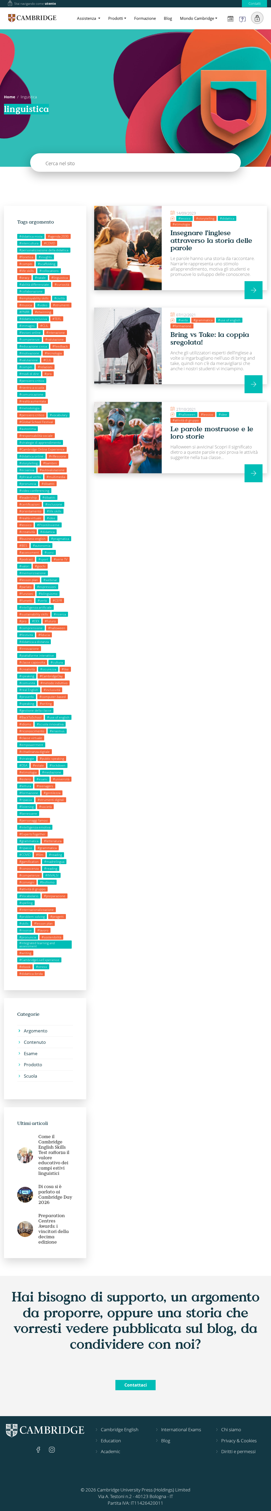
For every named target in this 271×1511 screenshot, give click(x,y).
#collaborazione (31, 291)
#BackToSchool (30, 717)
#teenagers (45, 786)
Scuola (30, 1076)
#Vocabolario (28, 896)
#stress (41, 967)
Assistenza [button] (87, 18)
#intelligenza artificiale (35, 607)
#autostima (27, 429)
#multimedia (56, 477)
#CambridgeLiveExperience (39, 960)
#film (39, 854)
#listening (26, 806)
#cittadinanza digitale (34, 751)
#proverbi (26, 696)
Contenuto (35, 1042)
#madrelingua (54, 861)
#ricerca (60, 614)
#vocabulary (58, 415)
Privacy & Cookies (239, 1441)
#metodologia (29, 408)
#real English (28, 690)
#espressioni (46, 587)
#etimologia (28, 772)
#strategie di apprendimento (40, 442)
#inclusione (53, 504)
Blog (168, 18)
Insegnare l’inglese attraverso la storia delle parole (211, 240)
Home (9, 96)
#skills (24, 923)
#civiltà (59, 298)
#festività (26, 635)
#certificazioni (29, 504)
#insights (45, 257)
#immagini (27, 325)
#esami (42, 779)
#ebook (24, 967)
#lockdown (57, 765)
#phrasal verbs (30, 477)
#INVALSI (51, 875)
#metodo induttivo (53, 683)
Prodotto (33, 1065)
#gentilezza (52, 793)
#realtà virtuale (30, 518)
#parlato (25, 587)
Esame (31, 1053)
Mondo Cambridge (197, 18)
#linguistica (59, 277)
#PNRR (24, 312)
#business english (32, 538)
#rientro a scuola (31, 387)
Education (111, 1441)
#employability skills (34, 298)
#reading (55, 854)
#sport (43, 559)
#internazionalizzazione (36, 909)
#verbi (42, 600)
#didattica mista (30, 236)
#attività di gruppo (32, 889)
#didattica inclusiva (33, 319)
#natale (40, 277)
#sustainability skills (33, 614)
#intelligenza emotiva (34, 827)
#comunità (27, 683)
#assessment (29, 552)
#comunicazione (31, 394)
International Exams (181, 1429)
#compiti (25, 264)
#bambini (50, 463)
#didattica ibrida (31, 973)
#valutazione (54, 339)
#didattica (47, 532)
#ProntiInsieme (48, 525)
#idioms (25, 724)
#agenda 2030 (58, 236)
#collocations (49, 270)
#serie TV (60, 559)
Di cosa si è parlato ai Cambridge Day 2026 (55, 1194)
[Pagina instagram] (52, 1449)
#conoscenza (29, 868)
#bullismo (47, 882)
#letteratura (52, 841)
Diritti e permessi (238, 1451)
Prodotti (115, 18)
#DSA (23, 765)
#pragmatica (60, 538)
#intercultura (28, 243)
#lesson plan (28, 580)
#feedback (60, 346)
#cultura (57, 662)
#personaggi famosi (33, 820)
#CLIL (44, 325)
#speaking (26, 676)
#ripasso (25, 800)
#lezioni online (30, 332)
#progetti (57, 916)
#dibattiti (48, 483)
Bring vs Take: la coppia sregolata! (209, 338)
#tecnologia (53, 353)
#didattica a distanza (34, 641)
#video (42, 305)
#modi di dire (29, 374)
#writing (46, 703)
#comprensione (31, 628)
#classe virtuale (30, 738)
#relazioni (45, 367)
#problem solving (32, 916)
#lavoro (42, 930)
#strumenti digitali (51, 800)
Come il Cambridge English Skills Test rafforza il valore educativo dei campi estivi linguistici (53, 1155)
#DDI (35, 621)
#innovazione (29, 648)
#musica (25, 305)
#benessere (28, 813)
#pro (48, 374)
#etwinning (43, 312)
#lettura (25, 786)
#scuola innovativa (50, 724)
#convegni (26, 882)
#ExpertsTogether (32, 834)
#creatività (27, 532)
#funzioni (26, 593)
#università (61, 779)
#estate (38, 765)
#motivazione (29, 353)
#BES (23, 545)
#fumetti (25, 600)
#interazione (55, 332)
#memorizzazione (32, 573)
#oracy (24, 277)
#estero (25, 779)
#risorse (25, 930)
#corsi (49, 552)
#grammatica (28, 841)
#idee (51, 518)
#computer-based (52, 696)
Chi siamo (231, 1429)
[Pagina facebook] (38, 1449)
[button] (257, 18)
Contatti (255, 3)
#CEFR (57, 600)
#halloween (56, 628)
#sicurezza (48, 669)
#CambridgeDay (51, 676)
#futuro (50, 621)
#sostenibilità (51, 937)
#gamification (29, 861)
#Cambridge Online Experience (42, 449)
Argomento (35, 1031)
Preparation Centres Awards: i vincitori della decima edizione (53, 1229)
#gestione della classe (35, 710)
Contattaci (135, 1385)
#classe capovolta (32, 662)
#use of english (58, 717)
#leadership (28, 497)
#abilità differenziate (34, 284)
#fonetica (26, 257)
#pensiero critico (31, 380)
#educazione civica (33, 346)
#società (45, 806)
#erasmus (57, 731)
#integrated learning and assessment (37, 944)
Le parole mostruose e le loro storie (211, 432)
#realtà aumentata (32, 401)
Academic (110, 1451)
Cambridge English (119, 1429)
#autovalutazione (52, 470)
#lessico (25, 525)
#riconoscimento (31, 731)
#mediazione (51, 772)
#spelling (26, 903)
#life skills (26, 270)
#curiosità (62, 284)
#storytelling (28, 463)
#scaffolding (46, 264)
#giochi (40, 566)
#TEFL (56, 319)
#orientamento (30, 511)
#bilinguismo (48, 593)
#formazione (28, 793)
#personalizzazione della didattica (43, 250)
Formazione (145, 18)
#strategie (26, 758)
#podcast (26, 559)
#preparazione (54, 896)
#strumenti (61, 305)
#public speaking (52, 758)
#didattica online (31, 456)
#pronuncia (27, 483)
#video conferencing (34, 490)
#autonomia (41, 545)
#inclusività (52, 690)
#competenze (29, 339)
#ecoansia (26, 470)
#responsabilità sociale (36, 435)
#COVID (49, 243)
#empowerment (31, 745)
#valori (24, 566)
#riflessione (57, 456)
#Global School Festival (36, 422)
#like (65, 669)
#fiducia (44, 635)
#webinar (50, 580)
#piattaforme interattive (36, 655)
